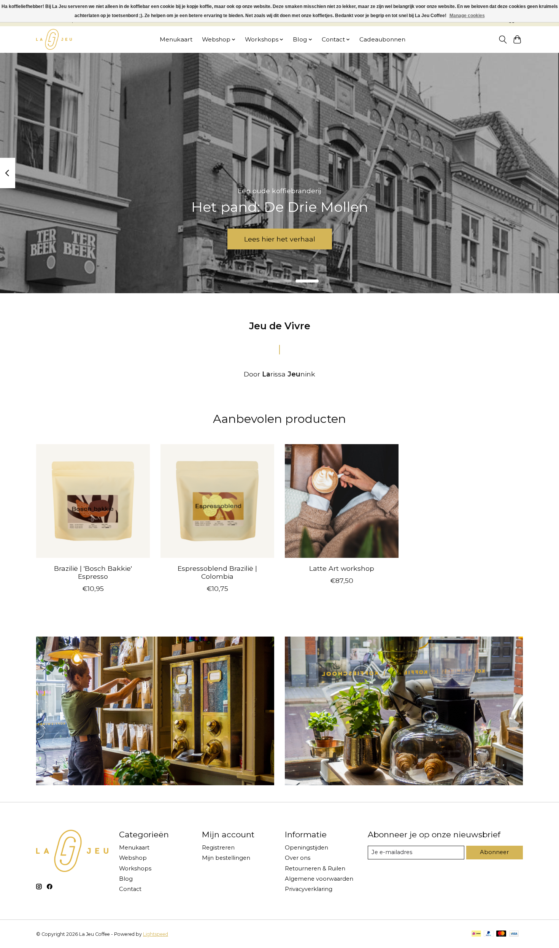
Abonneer (494, 852)
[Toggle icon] (502, 39)
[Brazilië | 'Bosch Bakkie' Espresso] (93, 501)
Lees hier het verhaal (279, 239)
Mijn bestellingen (226, 857)
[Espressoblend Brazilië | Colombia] (217, 501)
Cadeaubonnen (382, 39)
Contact (130, 889)
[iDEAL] (476, 934)
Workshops (135, 868)
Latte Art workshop (341, 568)
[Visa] (514, 934)
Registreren (218, 847)
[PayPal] (489, 934)
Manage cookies (467, 15)
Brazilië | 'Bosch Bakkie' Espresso (93, 572)
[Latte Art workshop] (342, 501)
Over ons (297, 857)
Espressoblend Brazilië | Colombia (217, 572)
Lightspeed (155, 934)
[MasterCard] (501, 934)
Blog (126, 878)
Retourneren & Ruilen (315, 868)
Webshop (133, 857)
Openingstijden (306, 847)
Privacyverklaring (308, 889)
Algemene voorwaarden (319, 878)
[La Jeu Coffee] (54, 39)
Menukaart (176, 39)
